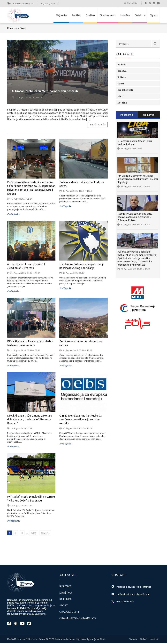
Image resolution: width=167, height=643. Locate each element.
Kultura (121, 77)
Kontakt (154, 639)
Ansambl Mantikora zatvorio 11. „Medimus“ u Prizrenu (26, 266)
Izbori (120, 96)
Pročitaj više (97, 124)
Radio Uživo (132, 3)
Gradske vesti (107, 15)
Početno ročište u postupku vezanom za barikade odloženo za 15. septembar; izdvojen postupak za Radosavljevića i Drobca (31, 187)
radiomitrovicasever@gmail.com (133, 594)
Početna (13, 28)
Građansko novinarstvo (77, 618)
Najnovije (61, 15)
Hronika (125, 15)
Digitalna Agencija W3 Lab (91, 639)
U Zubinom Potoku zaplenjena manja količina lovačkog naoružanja (81, 266)
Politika (76, 15)
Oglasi (153, 15)
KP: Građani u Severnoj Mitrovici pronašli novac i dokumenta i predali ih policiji (137, 179)
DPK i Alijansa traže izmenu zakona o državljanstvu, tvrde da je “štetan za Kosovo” (29, 419)
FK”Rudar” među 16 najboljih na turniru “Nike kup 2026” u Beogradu (31, 498)
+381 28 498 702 (125, 601)
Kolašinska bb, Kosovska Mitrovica (133, 586)
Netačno (122, 102)
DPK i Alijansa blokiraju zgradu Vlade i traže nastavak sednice (30, 343)
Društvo (90, 15)
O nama (133, 639)
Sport (120, 83)
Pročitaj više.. (13, 214)
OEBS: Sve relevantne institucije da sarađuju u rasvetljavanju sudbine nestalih (80, 419)
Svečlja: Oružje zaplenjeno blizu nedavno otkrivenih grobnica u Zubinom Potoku (134, 217)
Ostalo (138, 15)
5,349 (33, 532)
